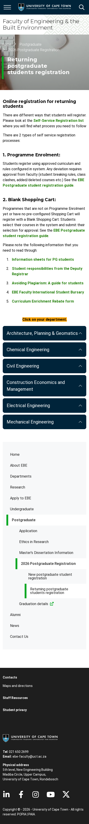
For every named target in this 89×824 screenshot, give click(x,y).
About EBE (18, 465)
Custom (35, 794)
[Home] (30, 738)
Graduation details (33, 604)
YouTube (51, 794)
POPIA (21, 814)
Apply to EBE (20, 498)
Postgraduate (23, 520)
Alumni (15, 615)
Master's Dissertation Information (46, 553)
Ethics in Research (34, 542)
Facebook (21, 794)
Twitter (66, 794)
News (14, 626)
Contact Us (19, 636)
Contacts (10, 677)
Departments (20, 476)
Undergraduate (22, 509)
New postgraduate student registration (50, 576)
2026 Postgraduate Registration (48, 563)
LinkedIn (6, 794)
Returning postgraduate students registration (49, 591)
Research (17, 487)
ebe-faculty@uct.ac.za (29, 756)
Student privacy (15, 710)
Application (28, 531)
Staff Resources (15, 698)
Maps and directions (18, 686)
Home (15, 454)
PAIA (31, 814)
